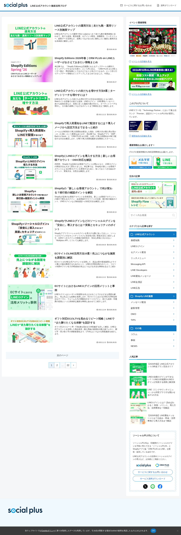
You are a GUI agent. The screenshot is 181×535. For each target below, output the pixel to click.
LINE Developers (139, 270)
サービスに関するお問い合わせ (153, 472)
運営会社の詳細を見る (142, 136)
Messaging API (138, 264)
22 (68, 365)
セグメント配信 (138, 252)
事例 (133, 340)
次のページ (62, 355)
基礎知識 (135, 240)
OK (153, 530)
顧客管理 (135, 308)
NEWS (134, 346)
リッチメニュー (138, 258)
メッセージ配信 (138, 302)
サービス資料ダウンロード (152, 478)
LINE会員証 (136, 282)
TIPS (133, 320)
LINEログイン (137, 246)
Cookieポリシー (48, 530)
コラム (134, 334)
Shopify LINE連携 (144, 296)
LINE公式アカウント (145, 234)
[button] (173, 215)
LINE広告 (135, 288)
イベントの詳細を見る (142, 61)
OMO (133, 314)
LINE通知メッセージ (141, 276)
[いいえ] (177, 530)
